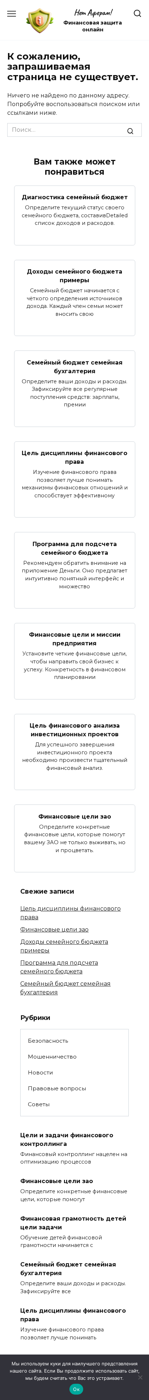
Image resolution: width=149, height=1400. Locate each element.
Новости (40, 1072)
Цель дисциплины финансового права (74, 457)
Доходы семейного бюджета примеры (74, 276)
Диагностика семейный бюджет (75, 197)
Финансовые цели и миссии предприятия (74, 639)
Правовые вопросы (57, 1088)
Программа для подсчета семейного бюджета (75, 548)
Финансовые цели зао (74, 816)
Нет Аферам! (92, 12)
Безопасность (48, 1040)
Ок (76, 1389)
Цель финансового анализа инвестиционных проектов (75, 730)
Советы (39, 1104)
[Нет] (140, 1377)
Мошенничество (52, 1056)
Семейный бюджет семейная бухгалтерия (75, 366)
